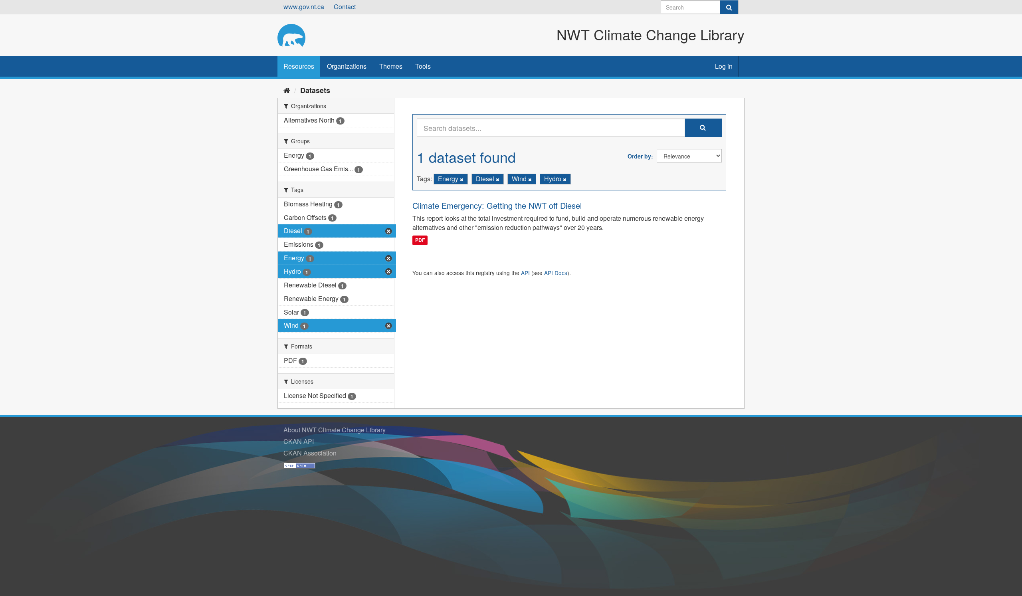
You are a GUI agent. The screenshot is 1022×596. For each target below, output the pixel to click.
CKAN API (298, 441)
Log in (724, 66)
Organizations (346, 66)
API (525, 273)
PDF (420, 240)
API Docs (555, 273)
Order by (639, 156)
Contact (345, 6)
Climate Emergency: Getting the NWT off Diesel (497, 205)
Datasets (315, 90)
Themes (390, 66)
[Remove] (461, 179)
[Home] (286, 90)
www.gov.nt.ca (303, 6)
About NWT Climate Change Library (334, 429)
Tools (423, 66)
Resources (298, 66)
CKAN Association (310, 452)
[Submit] (729, 7)
